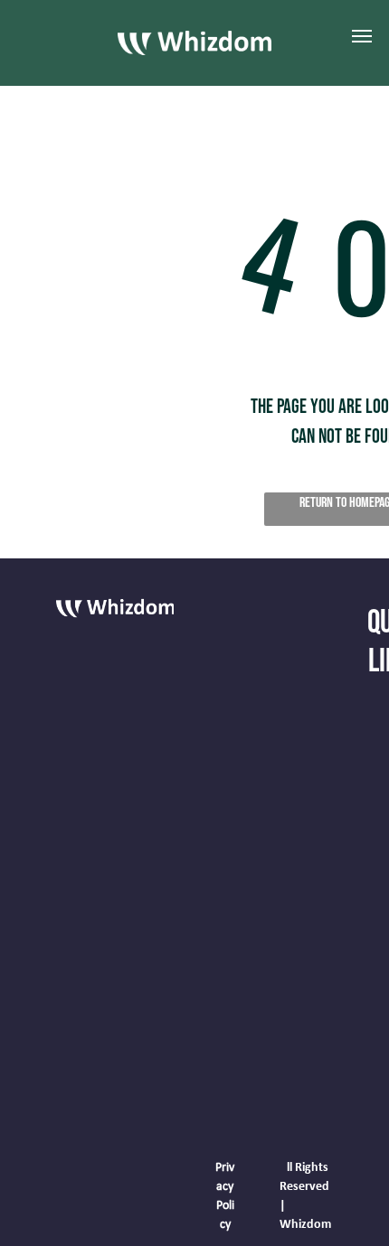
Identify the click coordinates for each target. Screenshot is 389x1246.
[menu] (362, 36)
